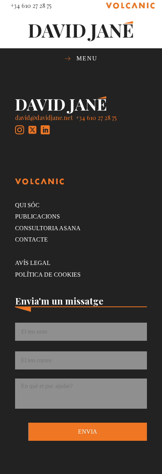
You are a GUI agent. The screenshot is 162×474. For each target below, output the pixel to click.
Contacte (31, 239)
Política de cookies (48, 274)
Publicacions (37, 216)
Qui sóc (27, 205)
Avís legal (32, 263)
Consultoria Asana (48, 228)
